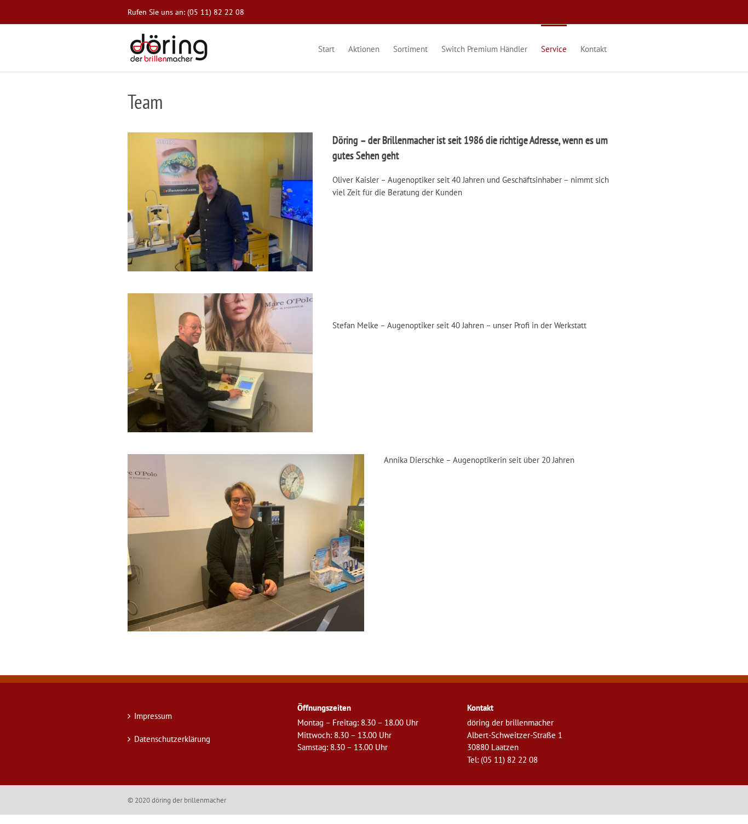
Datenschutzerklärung (172, 739)
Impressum (153, 716)
